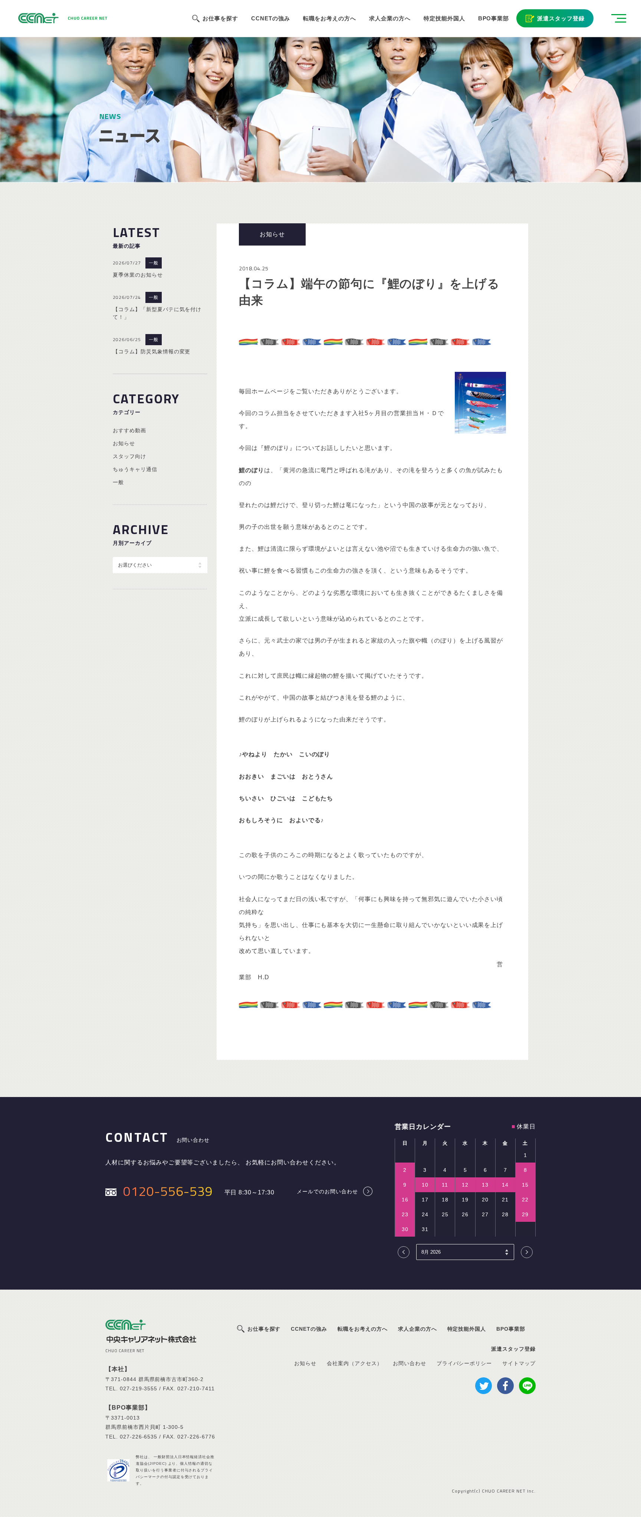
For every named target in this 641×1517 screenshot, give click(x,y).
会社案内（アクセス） (354, 1363)
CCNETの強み (270, 18)
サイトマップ (519, 1363)
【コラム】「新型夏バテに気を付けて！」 (157, 313)
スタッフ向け (129, 456)
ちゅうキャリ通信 (135, 469)
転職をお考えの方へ (329, 18)
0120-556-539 (168, 1191)
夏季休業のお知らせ (138, 275)
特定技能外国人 (444, 18)
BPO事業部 (493, 18)
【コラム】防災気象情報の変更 (151, 351)
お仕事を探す (220, 18)
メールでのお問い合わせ (327, 1191)
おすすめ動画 (129, 430)
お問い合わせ (409, 1363)
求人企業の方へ (390, 18)
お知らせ (124, 443)
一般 (153, 263)
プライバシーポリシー (464, 1363)
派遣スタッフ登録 (561, 18)
